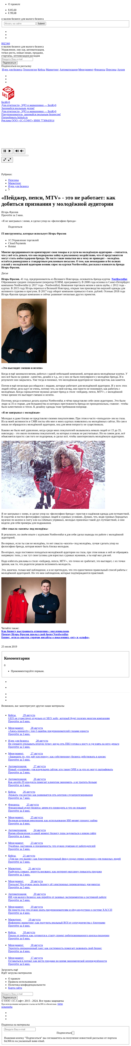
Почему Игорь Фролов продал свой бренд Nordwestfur (34, 634)
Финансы (99, 69)
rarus (60, 1003)
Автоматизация (69, 69)
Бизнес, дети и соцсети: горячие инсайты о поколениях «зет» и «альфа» (45, 637)
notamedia (6, 1006)
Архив (121, 69)
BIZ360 (5, 43)
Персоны (111, 69)
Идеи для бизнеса (12, 69)
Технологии (30, 69)
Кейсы (41, 69)
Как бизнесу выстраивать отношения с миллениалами (35, 631)
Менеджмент (85, 69)
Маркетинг (52, 69)
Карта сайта (15, 987)
